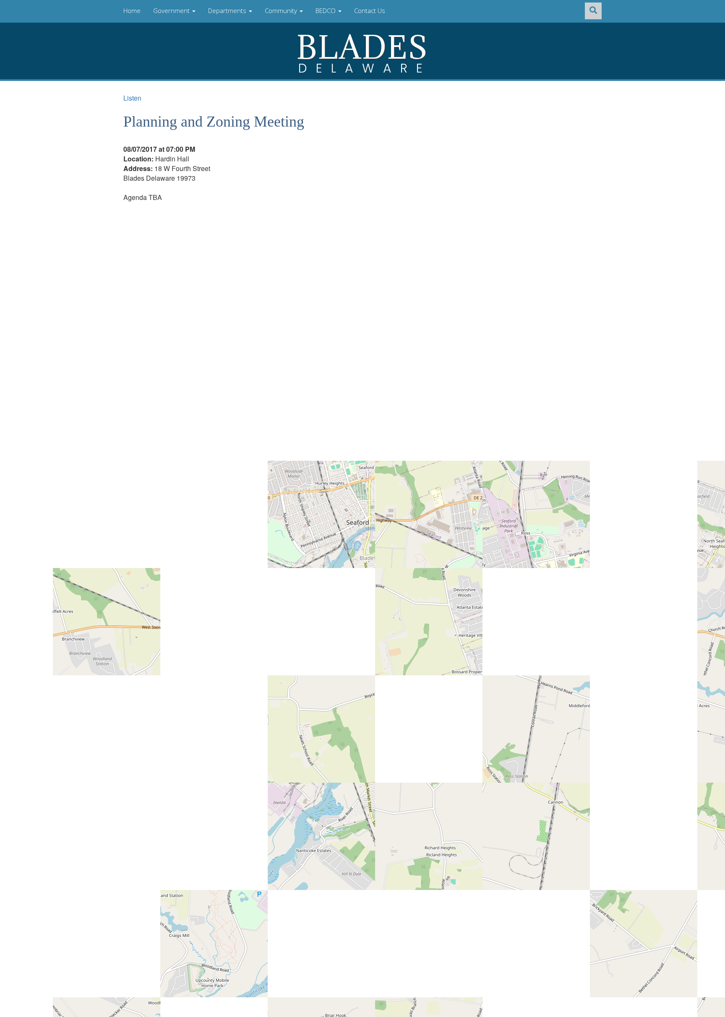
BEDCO (326, 10)
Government (172, 10)
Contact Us (369, 10)
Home (132, 10)
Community (282, 10)
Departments (228, 10)
